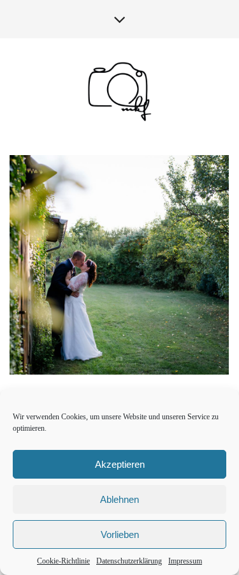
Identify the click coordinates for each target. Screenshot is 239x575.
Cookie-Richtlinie (63, 560)
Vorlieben (120, 534)
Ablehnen (119, 499)
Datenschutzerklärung (129, 560)
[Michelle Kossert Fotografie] (119, 90)
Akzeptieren (120, 464)
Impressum (185, 560)
